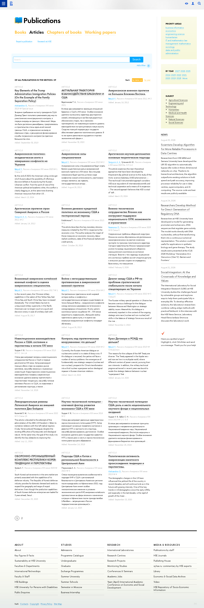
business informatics (175, 27)
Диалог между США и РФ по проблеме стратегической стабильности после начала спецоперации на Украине (125, 284)
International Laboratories (120, 550)
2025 (188, 71)
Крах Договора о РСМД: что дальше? (125, 340)
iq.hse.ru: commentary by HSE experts (172, 565)
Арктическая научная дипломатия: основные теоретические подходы (129, 155)
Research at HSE (44, 41)
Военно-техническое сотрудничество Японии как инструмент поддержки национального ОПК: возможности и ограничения (129, 215)
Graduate (66, 565)
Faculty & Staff (22, 576)
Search (136, 59)
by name (135, 80)
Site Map (58, 604)
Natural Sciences (176, 119)
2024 (168, 75)
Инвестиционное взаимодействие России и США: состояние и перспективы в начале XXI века (35, 342)
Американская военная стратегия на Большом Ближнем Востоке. (128, 92)
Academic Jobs (114, 576)
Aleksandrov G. (21, 105)
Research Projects (116, 560)
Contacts (24, 604)
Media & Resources (167, 544)
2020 (168, 78)
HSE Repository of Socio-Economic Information (171, 588)
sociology (170, 46)
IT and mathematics (174, 40)
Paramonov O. (114, 227)
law (185, 40)
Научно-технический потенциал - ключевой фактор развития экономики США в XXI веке (82, 405)
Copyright (34, 604)
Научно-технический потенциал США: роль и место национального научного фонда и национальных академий (129, 407)
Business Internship (70, 592)
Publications (41, 20)
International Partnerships (27, 571)
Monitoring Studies (117, 565)
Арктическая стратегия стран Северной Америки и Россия (32, 210)
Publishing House (162, 560)
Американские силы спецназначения (74, 155)
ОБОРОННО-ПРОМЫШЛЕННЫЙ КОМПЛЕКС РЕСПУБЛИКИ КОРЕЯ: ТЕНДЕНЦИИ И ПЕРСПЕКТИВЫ (35, 459)
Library (157, 571)
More (184, 78)
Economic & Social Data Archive (170, 576)
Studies (66, 544)
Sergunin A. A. (114, 162)
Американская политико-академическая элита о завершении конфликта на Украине (31, 159)
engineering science (175, 34)
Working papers (100, 32)
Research (113, 544)
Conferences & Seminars (120, 571)
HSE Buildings (21, 581)
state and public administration (173, 52)
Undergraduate (68, 560)
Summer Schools (69, 581)
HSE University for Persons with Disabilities (36, 587)
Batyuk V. (112, 98)
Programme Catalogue (72, 555)
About (19, 544)
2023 (173, 75)
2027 (177, 71)
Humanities (174, 109)
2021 (184, 75)
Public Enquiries (22, 592)
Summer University (70, 576)
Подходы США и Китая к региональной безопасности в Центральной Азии (80, 459)
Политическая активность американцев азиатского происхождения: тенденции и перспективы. (126, 461)
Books (20, 32)
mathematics (185, 43)
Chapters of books (64, 32)
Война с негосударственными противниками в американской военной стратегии (81, 282)
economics (171, 30)
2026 (183, 71)
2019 (173, 78)
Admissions (66, 550)
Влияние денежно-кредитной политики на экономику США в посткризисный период (80, 212)
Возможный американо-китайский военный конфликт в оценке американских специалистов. (36, 282)
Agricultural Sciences (178, 100)
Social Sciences (176, 122)
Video (157, 581)
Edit (195, 603)
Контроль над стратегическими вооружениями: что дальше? (80, 340)
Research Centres (116, 555)
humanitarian (171, 37)
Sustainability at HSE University (30, 560)
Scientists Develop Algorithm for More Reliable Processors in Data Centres (179, 149)
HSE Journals (160, 555)
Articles (36, 32)
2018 (179, 78)
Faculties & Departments (27, 565)
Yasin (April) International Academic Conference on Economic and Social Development (125, 584)
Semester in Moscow (71, 587)
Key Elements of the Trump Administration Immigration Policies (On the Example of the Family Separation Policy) (35, 96)
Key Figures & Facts (24, 555)
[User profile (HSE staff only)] (192, 3)
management (172, 43)
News (164, 134)
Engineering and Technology (175, 105)
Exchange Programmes (72, 571)
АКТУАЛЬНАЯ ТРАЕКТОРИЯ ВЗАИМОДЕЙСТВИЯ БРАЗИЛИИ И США (83, 94)
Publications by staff (164, 550)
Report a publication (24, 41)
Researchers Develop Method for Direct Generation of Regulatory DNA (178, 209)
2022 (179, 75)
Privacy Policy (46, 604)
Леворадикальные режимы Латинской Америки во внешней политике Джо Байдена (34, 405)
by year (147, 80)
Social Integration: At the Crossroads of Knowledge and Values (178, 276)
